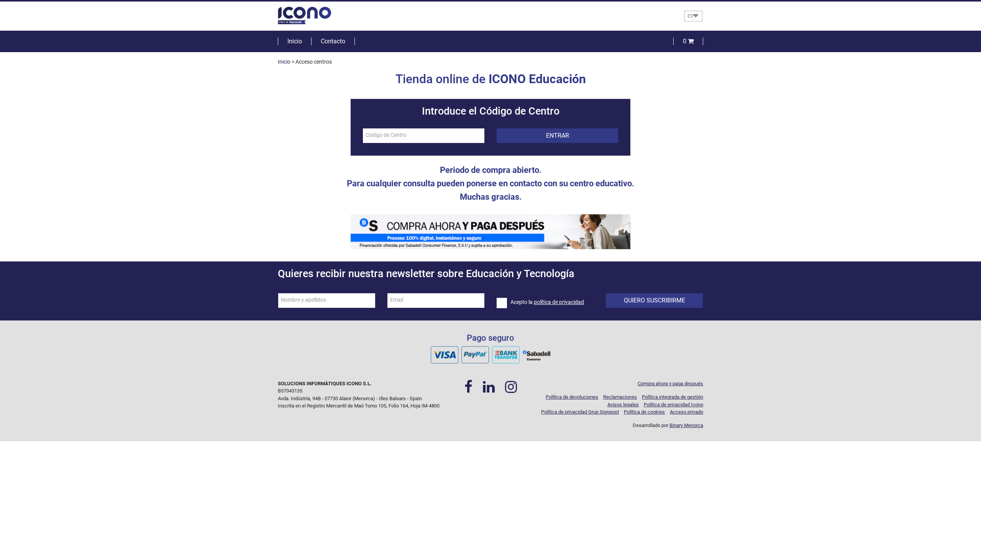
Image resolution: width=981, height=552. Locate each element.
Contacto (333, 41)
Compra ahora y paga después (670, 383)
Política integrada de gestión (672, 397)
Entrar (557, 135)
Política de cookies (644, 412)
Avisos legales (623, 404)
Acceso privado (686, 412)
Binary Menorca (686, 425)
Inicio (294, 41)
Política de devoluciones (572, 397)
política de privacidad (559, 302)
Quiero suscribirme (654, 300)
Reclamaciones (620, 397)
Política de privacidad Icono (673, 404)
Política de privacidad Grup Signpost (580, 412)
